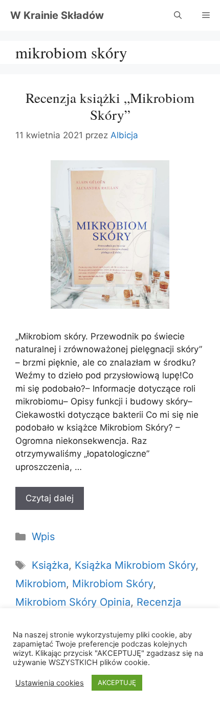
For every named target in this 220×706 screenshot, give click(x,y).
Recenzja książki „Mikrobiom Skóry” (110, 106)
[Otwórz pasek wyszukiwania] (178, 15)
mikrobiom (40, 583)
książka (50, 565)
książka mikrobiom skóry (135, 565)
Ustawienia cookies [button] (49, 683)
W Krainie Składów (57, 15)
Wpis (43, 536)
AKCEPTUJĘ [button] (117, 682)
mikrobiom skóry (112, 583)
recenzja (159, 602)
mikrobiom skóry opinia (72, 602)
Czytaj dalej (50, 498)
